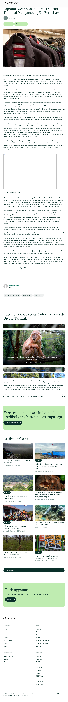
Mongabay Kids (8, 659)
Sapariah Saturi (14, 285)
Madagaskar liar (8, 656)
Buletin (9, 599)
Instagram (39, 659)
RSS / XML (39, 676)
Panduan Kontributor (42, 640)
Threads (38, 670)
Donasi (38, 635)
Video (5, 629)
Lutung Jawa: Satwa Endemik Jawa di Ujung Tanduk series (24, 396)
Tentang (38, 629)
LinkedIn (38, 656)
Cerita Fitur (6, 643)
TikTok (38, 673)
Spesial (5, 637)
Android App (40, 681)
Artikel (5, 635)
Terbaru (5, 646)
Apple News (39, 684)
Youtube (38, 662)
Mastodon (39, 679)
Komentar (9, 24)
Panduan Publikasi (42, 643)
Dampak (38, 646)
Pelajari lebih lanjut (12, 422)
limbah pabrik (27, 295)
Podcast (6, 632)
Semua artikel (10, 570)
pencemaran (39, 295)
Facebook (39, 667)
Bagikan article (21, 24)
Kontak (38, 632)
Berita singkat (7, 640)
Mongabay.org (7, 662)
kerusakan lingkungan (12, 295)
